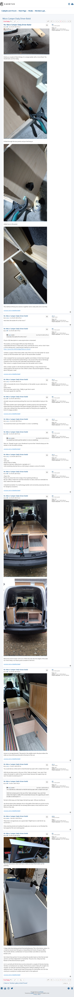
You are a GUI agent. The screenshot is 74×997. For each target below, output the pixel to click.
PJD (52, 24)
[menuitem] (69, 4)
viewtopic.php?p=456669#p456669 (12, 310)
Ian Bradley (40, 991)
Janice (53, 816)
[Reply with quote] (47, 25)
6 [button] (58, 21)
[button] (48, 21)
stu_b (53, 316)
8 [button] (62, 21)
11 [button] (68, 21)
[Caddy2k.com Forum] (7, 4)
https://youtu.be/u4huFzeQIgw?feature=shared (17, 349)
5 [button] (56, 21)
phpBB (31, 993)
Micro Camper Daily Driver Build (17, 18)
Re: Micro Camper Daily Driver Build (17, 25)
